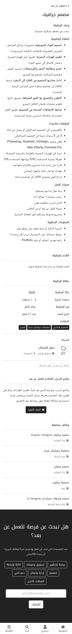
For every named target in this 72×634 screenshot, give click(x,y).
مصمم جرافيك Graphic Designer (50, 435)
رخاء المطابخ (60, 441)
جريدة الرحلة (60, 457)
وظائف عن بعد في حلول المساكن (54, 366)
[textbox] (36, 133)
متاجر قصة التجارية (57, 504)
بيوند (63, 488)
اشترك (36, 604)
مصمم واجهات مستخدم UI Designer (48, 498)
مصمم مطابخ (61, 466)
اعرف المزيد (34, 409)
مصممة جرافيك (60, 482)
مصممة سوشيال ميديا (56, 450)
